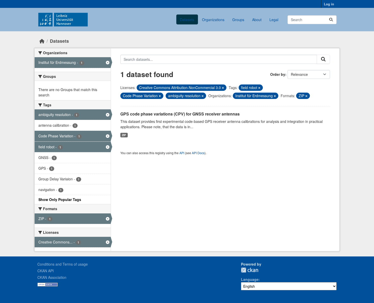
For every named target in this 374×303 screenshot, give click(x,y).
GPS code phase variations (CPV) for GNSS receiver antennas (180, 114)
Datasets (187, 19)
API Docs (198, 153)
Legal (273, 19)
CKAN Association (51, 277)
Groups (238, 19)
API (181, 153)
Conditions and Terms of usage (62, 264)
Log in (329, 4)
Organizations (213, 19)
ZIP (124, 135)
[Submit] (331, 19)
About (257, 19)
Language (249, 279)
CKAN (249, 270)
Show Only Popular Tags (59, 199)
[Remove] (223, 88)
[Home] (42, 41)
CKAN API (45, 270)
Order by (277, 74)
